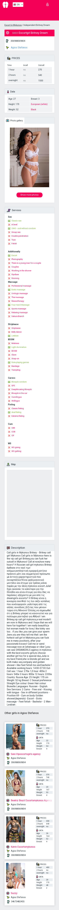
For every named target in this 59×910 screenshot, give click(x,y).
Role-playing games (20, 362)
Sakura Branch (17, 316)
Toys (13, 240)
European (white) (39, 104)
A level (14, 224)
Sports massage (18, 308)
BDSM (14, 351)
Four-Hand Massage (20, 305)
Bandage (15, 366)
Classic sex (16, 221)
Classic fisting (17, 408)
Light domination (18, 347)
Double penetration (19, 236)
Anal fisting (16, 412)
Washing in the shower (21, 270)
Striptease (15, 328)
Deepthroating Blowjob (21, 389)
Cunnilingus (16, 397)
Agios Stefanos (18, 47)
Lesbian (14, 336)
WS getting (16, 451)
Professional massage (21, 286)
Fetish (14, 243)
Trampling (15, 370)
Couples (15, 267)
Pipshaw (15, 274)
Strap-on (15, 358)
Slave (13, 355)
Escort (14, 255)
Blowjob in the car (19, 393)
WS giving (15, 447)
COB (13, 432)
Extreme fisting (17, 416)
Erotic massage (18, 289)
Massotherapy (17, 301)
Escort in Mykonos (13, 25)
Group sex (15, 232)
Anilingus (15, 401)
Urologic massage (19, 293)
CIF (12, 435)
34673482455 (17, 901)
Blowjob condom (19, 382)
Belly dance (16, 332)
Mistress (15, 343)
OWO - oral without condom (23, 228)
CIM (13, 428)
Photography (17, 259)
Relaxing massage (19, 312)
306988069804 (18, 41)
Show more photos (29, 195)
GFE (13, 385)
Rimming (15, 278)
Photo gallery (16, 120)
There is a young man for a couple (26, 263)
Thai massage (17, 297)
